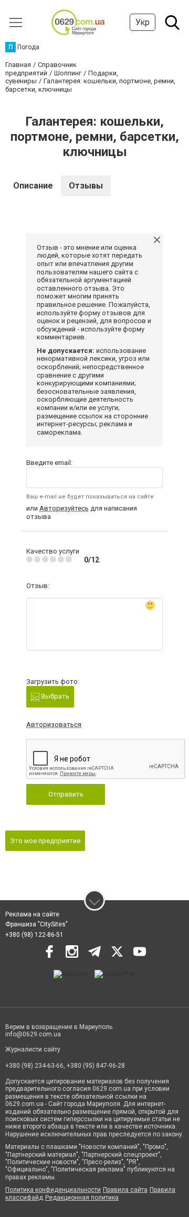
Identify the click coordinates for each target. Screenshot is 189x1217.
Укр (142, 22)
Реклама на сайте (32, 914)
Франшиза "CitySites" (36, 924)
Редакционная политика (82, 1197)
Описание (33, 186)
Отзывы (86, 186)
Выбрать (54, 696)
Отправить (65, 794)
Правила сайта (125, 1189)
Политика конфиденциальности (53, 1189)
